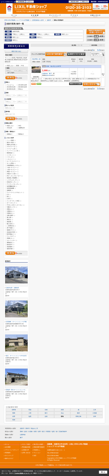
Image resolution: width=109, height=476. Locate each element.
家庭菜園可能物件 (39, 447)
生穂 (46, 409)
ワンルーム (10, 85)
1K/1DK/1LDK (22, 85)
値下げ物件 (10, 72)
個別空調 (10, 248)
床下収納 (10, 228)
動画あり (21, 134)
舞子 (50, 73)
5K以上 (20, 89)
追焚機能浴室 (12, 186)
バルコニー (11, 159)
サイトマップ (9, 455)
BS (9, 196)
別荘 (35, 455)
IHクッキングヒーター (15, 176)
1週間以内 (21, 128)
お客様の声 (25, 450)
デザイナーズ (12, 146)
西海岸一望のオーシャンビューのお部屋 (17, 389)
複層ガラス (11, 230)
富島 (50, 75)
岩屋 (62, 409)
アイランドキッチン (14, 184)
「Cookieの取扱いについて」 (22, 473)
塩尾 (30, 416)
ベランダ (10, 157)
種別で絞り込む (16, 51)
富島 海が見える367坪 (53, 66)
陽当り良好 (11, 142)
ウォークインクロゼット (15, 192)
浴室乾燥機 (11, 188)
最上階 (10, 217)
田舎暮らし (37, 450)
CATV (9, 199)
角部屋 (10, 221)
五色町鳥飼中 (63, 431)
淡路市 (47, 75)
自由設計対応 (12, 232)
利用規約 (8, 452)
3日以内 (9, 128)
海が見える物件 (38, 444)
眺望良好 (10, 153)
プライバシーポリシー (12, 450)
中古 (22, 65)
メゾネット (11, 155)
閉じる (103, 472)
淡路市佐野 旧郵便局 (12, 288)
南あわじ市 (34, 428)
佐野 (13, 416)
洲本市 (27, 428)
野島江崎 (78, 416)
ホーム (7, 444)
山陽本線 (45, 73)
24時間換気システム (14, 165)
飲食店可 (10, 244)
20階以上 (10, 213)
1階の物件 (11, 215)
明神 (13, 420)
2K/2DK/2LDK (11, 87)
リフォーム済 (12, 149)
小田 (30, 413)
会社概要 (8, 447)
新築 (17, 65)
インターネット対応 (14, 201)
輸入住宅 (10, 223)
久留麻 (95, 413)
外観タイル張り (12, 174)
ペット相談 (11, 140)
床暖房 (10, 190)
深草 (94, 416)
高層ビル (10, 238)
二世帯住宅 (11, 226)
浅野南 (14, 409)
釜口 (46, 413)
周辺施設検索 (26, 447)
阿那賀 (48, 431)
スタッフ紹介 (26, 444)
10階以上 (10, 211)
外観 (33, 59)
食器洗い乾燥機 (12, 178)
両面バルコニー (12, 171)
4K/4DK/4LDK (11, 89)
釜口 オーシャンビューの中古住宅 (16, 355)
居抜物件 (10, 246)
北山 (62, 413)
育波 (30, 409)
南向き (10, 219)
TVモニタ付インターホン (15, 205)
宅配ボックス (12, 207)
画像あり (9, 134)
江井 (94, 409)
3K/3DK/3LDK (22, 87)
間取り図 (38, 59)
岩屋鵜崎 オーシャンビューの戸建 (16, 321)
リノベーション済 (13, 151)
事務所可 (10, 242)
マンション (37, 452)
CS (9, 194)
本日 (19, 125)
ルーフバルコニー (13, 161)
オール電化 (11, 163)
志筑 (46, 416)
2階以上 (10, 209)
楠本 (78, 413)
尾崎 (13, 413)
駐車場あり (11, 234)
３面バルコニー (12, 169)
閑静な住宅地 (12, 144)
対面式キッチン (12, 182)
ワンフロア (11, 236)
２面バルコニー (12, 167)
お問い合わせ (26, 452)
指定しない (10, 65)
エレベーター (12, 240)
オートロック (12, 203)
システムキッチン (13, 180)
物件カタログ (9, 458)
